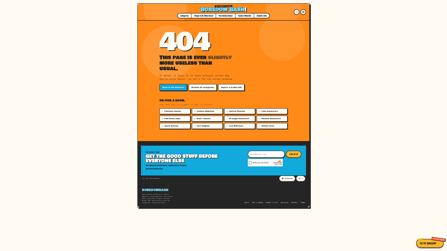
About (246, 202)
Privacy (294, 202)
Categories (184, 15)
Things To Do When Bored (203, 15)
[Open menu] (303, 12)
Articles (284, 202)
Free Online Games (226, 15)
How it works (257, 202)
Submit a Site (262, 15)
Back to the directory (173, 87)
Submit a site (272, 202)
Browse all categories (202, 87)
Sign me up (293, 154)
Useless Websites (244, 15)
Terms (302, 202)
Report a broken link (231, 87)
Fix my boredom (428, 243)
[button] (296, 12)
